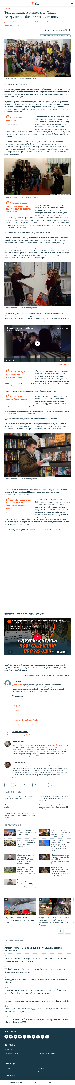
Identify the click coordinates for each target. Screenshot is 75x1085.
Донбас (7, 8)
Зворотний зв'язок (44, 1072)
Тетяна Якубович (36, 22)
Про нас (7, 1068)
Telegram (17, 706)
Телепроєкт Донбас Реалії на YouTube (26, 720)
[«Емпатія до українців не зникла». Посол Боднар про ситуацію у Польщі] (10, 832)
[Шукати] (64, 1082)
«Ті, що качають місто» (40, 749)
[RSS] (38, 1036)
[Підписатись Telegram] (33, 1036)
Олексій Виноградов (22, 22)
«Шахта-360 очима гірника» (30, 751)
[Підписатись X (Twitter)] (15, 1036)
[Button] (49, 30)
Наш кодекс (8, 1072)
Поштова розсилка (10, 1057)
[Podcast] (42, 1036)
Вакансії (41, 1068)
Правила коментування (46, 1053)
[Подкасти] (50, 1082)
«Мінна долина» (24, 749)
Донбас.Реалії (9, 22)
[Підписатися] (47, 1036)
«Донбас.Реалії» (28, 735)
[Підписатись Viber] (29, 1036)
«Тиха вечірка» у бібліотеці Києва (19, 328)
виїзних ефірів (51, 751)
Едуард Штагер (61, 22)
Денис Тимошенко (48, 22)
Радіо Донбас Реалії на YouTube (24, 725)
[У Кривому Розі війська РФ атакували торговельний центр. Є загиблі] (20, 906)
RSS (39, 1049)
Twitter (16, 715)
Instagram (17, 710)
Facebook (17, 701)
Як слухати (8, 1049)
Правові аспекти (10, 1076)
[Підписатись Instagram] (24, 1036)
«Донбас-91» (35, 754)
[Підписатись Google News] (11, 1036)
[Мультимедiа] (36, 1082)
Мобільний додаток (11, 1053)
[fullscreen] (69, 360)
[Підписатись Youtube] (20, 1036)
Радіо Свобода (15, 330)
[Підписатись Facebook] (6, 1036)
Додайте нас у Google (16, 1082)
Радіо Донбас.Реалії (56, 745)
